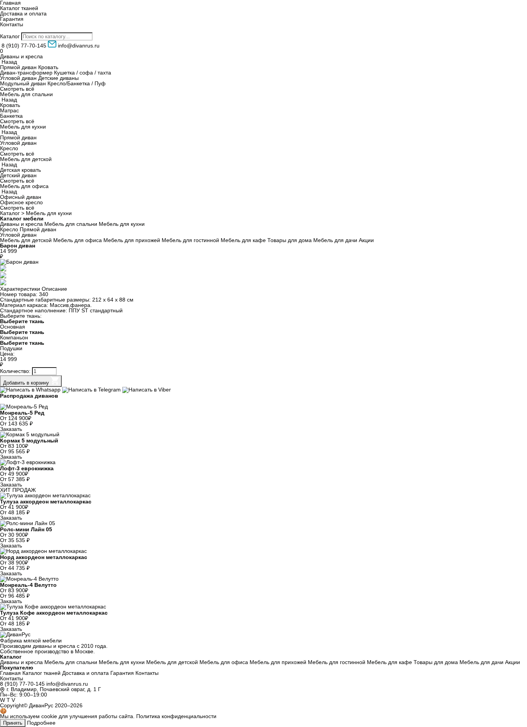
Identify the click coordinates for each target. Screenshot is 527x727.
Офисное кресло (21, 202)
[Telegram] (92, 389)
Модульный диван (23, 83)
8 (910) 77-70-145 (22, 684)
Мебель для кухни (23, 127)
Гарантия (12, 19)
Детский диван (18, 175)
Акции (366, 240)
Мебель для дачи (335, 240)
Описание (54, 289)
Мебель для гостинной (190, 240)
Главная (10, 673)
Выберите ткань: (21, 316)
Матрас (9, 110)
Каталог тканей (19, 8)
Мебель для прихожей (131, 240)
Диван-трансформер (26, 72)
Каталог (10, 36)
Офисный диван (20, 197)
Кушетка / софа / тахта (82, 72)
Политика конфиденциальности (176, 716)
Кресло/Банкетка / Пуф (76, 83)
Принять (12, 723)
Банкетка (11, 116)
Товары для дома (289, 240)
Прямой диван (18, 67)
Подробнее (41, 723)
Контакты (11, 24)
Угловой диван (18, 78)
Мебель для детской (26, 159)
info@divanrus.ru (67, 684)
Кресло (9, 148)
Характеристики (20, 289)
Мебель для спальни (26, 94)
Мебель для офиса (24, 186)
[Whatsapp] (31, 389)
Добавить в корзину (27, 383)
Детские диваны (58, 78)
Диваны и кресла (21, 56)
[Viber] (146, 389)
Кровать (48, 67)
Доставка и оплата (23, 13)
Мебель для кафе (243, 240)
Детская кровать (20, 170)
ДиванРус (41, 705)
